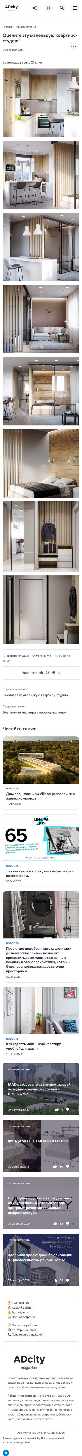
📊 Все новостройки (21, 1317)
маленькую (43, 655)
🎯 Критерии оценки (21, 1330)
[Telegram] (6, 1453)
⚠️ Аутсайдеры (18, 1312)
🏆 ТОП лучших (18, 1303)
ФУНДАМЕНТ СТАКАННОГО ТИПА (38, 1141)
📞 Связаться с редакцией (25, 1334)
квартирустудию (18, 655)
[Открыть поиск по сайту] (62, 8)
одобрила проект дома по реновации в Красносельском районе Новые (40, 1257)
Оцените (64, 655)
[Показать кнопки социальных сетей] (35, 8)
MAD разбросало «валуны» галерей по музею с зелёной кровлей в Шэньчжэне (39, 1089)
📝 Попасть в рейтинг (22, 1325)
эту (9, 661)
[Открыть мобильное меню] (75, 8)
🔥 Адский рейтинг (20, 1307)
